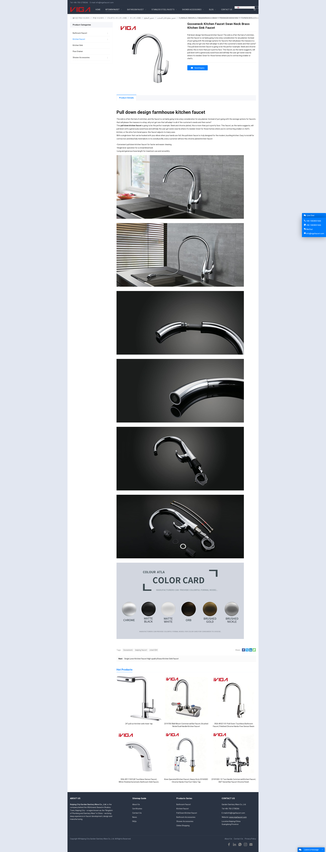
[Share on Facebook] (243, 651)
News (134, 817)
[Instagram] (245, 844)
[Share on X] (247, 651)
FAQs (134, 821)
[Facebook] (229, 844)
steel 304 (153, 650)
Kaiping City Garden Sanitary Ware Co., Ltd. (97, 839)
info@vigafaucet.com (105, 3)
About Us (136, 804)
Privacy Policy (250, 839)
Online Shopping (182, 826)
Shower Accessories (81, 57)
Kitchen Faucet (79, 39)
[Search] (254, 9)
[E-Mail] (250, 844)
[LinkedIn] (234, 844)
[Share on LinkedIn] (250, 651)
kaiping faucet (141, 650)
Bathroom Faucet (80, 33)
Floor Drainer (78, 51)
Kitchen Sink (78, 45)
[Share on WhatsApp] (254, 651)
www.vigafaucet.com (238, 817)
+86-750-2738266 (80, 3)
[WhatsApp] (239, 844)
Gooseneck (128, 650)
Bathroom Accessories (185, 817)
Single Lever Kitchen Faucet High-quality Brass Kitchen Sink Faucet (151, 659)
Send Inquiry (199, 68)
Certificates (137, 809)
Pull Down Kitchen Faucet (186, 813)
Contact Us (137, 813)
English (243, 7)
